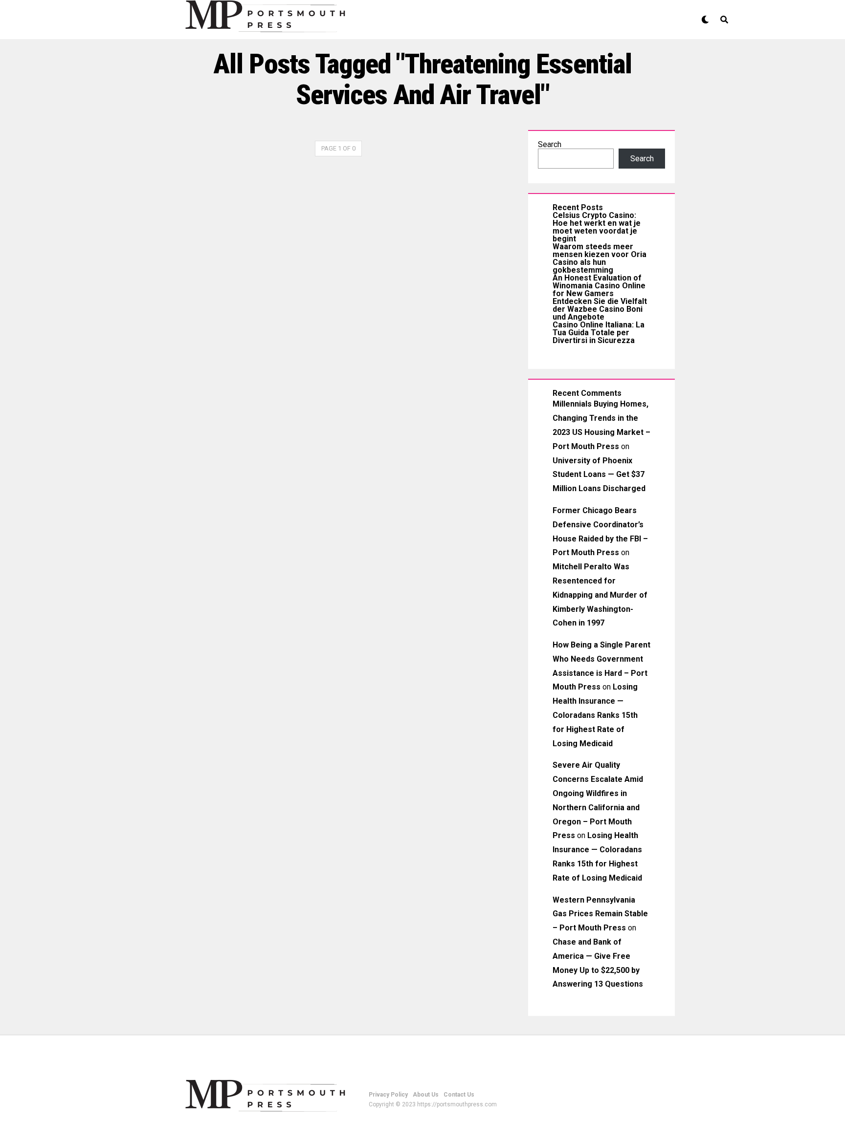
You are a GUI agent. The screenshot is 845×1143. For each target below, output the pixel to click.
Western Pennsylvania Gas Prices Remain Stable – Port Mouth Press (600, 914)
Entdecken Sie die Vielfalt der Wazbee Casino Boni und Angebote (600, 309)
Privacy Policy (388, 1094)
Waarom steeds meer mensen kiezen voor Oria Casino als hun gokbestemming (599, 258)
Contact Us (459, 1094)
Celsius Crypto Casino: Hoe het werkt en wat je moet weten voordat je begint (597, 227)
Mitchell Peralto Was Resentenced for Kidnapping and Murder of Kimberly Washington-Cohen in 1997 (600, 594)
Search (549, 144)
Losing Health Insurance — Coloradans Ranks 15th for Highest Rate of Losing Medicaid (595, 715)
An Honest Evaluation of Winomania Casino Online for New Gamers (599, 285)
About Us (426, 1094)
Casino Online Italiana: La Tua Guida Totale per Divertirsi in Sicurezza (599, 332)
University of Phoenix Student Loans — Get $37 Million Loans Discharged (599, 475)
